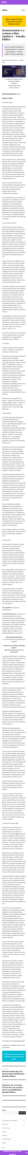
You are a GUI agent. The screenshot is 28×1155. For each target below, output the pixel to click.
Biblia (4, 2)
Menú (23, 10)
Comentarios (6, 1128)
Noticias (4, 1135)
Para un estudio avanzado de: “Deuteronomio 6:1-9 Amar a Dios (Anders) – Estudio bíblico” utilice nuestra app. (14, 50)
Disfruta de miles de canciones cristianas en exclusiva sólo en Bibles (14, 1056)
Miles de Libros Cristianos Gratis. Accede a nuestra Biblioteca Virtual (14, 21)
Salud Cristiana (6, 1139)
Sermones (5, 1124)
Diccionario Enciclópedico (10, 1120)
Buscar (4, 1110)
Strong (4, 1131)
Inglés (4, 1143)
